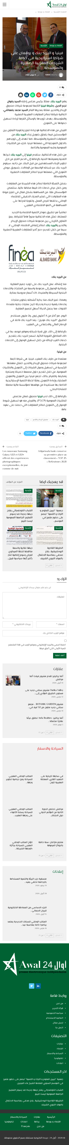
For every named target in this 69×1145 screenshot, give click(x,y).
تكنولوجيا (58, 1058)
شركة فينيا (46, 106)
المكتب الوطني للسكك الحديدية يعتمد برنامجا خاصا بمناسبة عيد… (27, 923)
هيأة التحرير (57, 1008)
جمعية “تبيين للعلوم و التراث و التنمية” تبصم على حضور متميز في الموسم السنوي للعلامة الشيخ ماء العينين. (33, 1081)
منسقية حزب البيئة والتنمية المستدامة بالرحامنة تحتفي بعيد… (28, 880)
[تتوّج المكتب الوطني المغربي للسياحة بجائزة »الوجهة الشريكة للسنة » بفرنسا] (19, 830)
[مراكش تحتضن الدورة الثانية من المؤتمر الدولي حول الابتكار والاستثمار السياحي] (50, 797)
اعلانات (59, 1063)
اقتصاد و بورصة (56, 45)
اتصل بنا (59, 1027)
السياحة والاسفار (55, 1053)
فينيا (29, 155)
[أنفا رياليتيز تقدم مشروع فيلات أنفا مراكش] (13, 680)
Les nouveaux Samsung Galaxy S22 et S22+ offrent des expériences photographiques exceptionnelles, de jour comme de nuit (16, 460)
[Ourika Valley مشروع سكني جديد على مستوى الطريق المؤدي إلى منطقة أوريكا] (13, 694)
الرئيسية (44, 45)
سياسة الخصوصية (54, 1013)
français (25, 1126)
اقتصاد (60, 1048)
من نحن (59, 1003)
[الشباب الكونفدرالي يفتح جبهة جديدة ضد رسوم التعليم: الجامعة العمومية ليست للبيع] (19, 498)
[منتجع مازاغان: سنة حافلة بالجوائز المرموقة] (50, 830)
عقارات (60, 1044)
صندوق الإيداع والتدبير (40, 419)
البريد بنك (56, 102)
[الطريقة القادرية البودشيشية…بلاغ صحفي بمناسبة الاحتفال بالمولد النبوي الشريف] (50, 535)
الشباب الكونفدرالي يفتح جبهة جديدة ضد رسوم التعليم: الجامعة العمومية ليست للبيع (35, 1092)
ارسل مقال (58, 1023)
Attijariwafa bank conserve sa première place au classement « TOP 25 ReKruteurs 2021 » (52, 456)
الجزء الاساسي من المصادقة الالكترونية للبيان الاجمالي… (27, 909)
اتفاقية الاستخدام (54, 1018)
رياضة (36, 1122)
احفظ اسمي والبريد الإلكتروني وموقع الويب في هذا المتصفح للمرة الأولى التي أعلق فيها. (37, 646)
